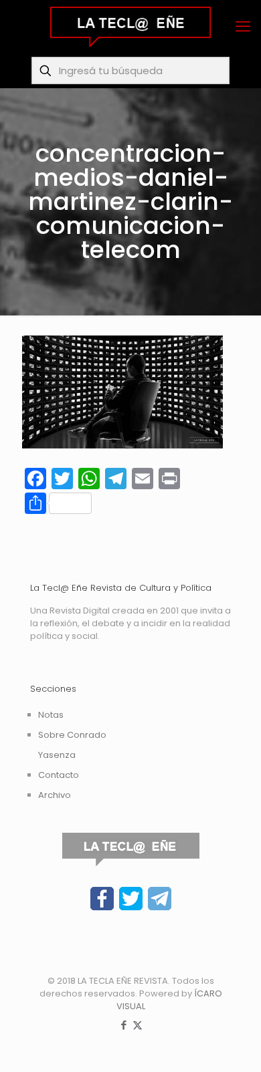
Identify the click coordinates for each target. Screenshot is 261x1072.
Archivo (54, 795)
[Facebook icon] (123, 1025)
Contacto (58, 775)
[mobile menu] (243, 26)
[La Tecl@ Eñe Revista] (130, 27)
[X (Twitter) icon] (138, 1025)
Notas (51, 714)
